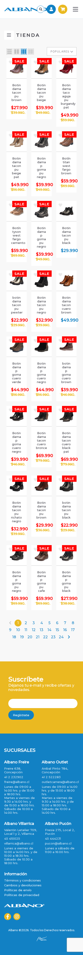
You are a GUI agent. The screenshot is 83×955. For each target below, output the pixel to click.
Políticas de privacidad (21, 895)
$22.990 (16, 320)
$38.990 (67, 603)
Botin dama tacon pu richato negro (16, 512)
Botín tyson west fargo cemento (16, 235)
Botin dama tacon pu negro (41, 305)
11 (25, 630)
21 (37, 637)
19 (22, 637)
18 (14, 637)
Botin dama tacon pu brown (16, 92)
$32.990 (41, 320)
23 (53, 637)
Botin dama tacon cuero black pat (66, 442)
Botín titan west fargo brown (66, 166)
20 (29, 637)
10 (18, 630)
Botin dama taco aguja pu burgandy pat (66, 96)
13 (41, 630)
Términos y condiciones (22, 880)
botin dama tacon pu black (66, 510)
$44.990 (16, 389)
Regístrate (21, 715)
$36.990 (42, 530)
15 (57, 630)
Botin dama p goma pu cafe (41, 581)
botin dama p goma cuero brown (66, 373)
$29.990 (66, 250)
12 (34, 630)
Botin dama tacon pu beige (41, 92)
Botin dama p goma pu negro (41, 168)
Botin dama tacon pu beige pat (16, 168)
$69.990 (67, 186)
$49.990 (42, 113)
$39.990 (17, 113)
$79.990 (42, 460)
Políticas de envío (18, 890)
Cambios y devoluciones (23, 885)
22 (45, 637)
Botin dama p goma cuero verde (16, 373)
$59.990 (67, 120)
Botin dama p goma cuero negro (41, 373)
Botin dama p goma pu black (66, 581)
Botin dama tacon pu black (66, 235)
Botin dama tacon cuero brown (66, 305)
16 (65, 630)
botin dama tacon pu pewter (16, 305)
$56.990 (17, 189)
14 (49, 630)
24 (61, 637)
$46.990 (67, 395)
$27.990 (16, 107)
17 (73, 630)
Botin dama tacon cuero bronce (41, 440)
